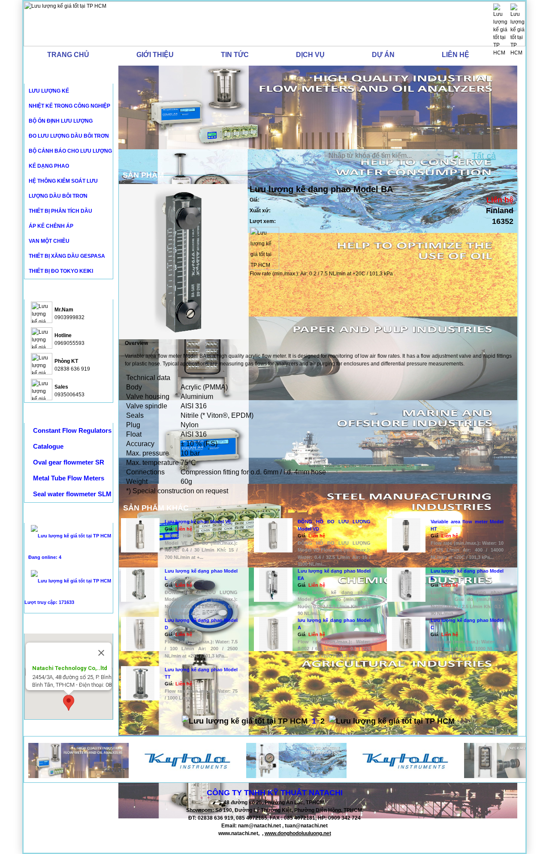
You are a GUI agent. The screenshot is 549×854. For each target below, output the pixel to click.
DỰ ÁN (383, 54)
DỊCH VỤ (310, 54)
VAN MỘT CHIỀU (49, 241)
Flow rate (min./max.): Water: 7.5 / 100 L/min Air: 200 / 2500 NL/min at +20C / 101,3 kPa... (201, 648)
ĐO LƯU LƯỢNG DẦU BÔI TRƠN (69, 136)
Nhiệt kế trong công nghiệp (69, 106)
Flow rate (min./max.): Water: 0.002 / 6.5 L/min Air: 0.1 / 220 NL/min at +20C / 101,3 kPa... (334, 648)
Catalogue (48, 446)
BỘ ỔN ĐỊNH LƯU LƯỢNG (61, 121)
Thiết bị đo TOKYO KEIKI (61, 271)
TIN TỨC (235, 54)
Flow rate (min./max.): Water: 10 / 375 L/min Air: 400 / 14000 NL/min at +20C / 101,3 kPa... (467, 550)
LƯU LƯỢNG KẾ (49, 91)
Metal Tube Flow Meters (68, 478)
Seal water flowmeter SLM (72, 494)
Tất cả (484, 155)
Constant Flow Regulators (72, 430)
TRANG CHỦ (68, 54)
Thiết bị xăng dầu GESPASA (67, 256)
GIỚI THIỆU (155, 54)
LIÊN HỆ (455, 54)
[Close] (101, 653)
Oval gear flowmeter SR (68, 462)
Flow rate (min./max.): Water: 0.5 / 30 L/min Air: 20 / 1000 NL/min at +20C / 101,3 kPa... (467, 648)
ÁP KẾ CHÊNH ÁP (51, 226)
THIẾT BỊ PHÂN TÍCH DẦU (60, 211)
